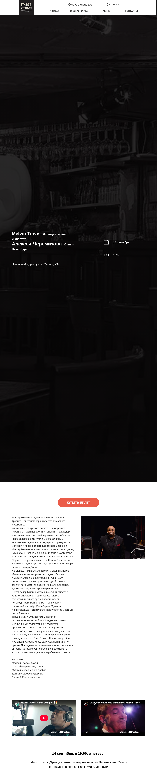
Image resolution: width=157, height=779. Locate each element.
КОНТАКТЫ (131, 11)
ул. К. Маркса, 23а (81, 4)
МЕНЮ (107, 11)
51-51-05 (114, 4)
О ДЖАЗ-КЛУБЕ (79, 11)
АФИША (54, 11)
